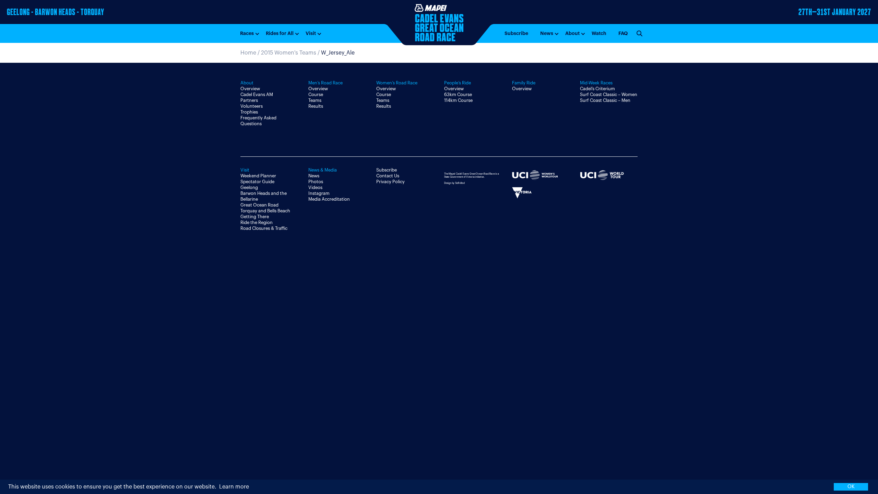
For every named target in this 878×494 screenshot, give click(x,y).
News (546, 33)
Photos (315, 181)
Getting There (254, 216)
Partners (249, 100)
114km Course (458, 100)
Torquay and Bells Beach (265, 211)
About (572, 33)
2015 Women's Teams (288, 53)
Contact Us (387, 176)
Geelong (249, 187)
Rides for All (280, 33)
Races (247, 33)
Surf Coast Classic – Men (605, 100)
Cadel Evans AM (256, 94)
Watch (599, 33)
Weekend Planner (258, 176)
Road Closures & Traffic (263, 228)
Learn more (234, 487)
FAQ (623, 33)
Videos (315, 187)
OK (851, 486)
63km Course (458, 94)
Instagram (319, 193)
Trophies (249, 112)
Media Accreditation (329, 199)
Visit (311, 33)
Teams (314, 100)
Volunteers (251, 106)
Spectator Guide (257, 181)
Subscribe (516, 33)
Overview (250, 88)
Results (315, 106)
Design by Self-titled (454, 183)
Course (315, 94)
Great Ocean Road (259, 205)
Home (248, 53)
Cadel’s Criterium (597, 88)
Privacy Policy (390, 181)
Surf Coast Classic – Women (608, 94)
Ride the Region (256, 222)
